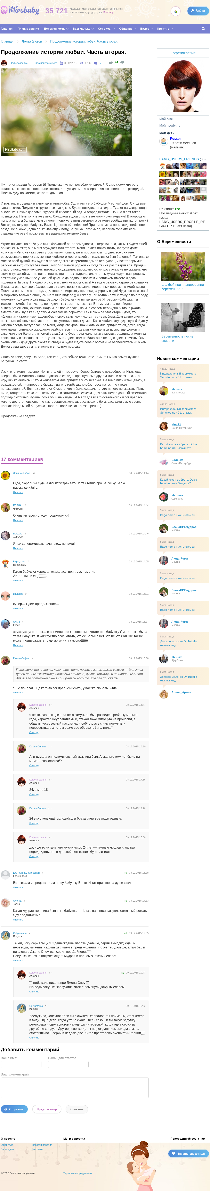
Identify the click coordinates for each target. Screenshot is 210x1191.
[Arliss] (183, 183)
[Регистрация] (175, 11)
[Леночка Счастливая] (162, 191)
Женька (176, 657)
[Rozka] (203, 167)
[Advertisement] (76, 170)
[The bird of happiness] (189, 167)
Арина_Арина (181, 692)
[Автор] (4, 63)
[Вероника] (183, 175)
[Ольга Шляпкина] (183, 167)
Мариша (177, 495)
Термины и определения (77, 1173)
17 (99, 63)
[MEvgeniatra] (176, 167)
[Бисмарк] (196, 183)
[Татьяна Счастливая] (189, 183)
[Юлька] (169, 167)
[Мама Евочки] (162, 198)
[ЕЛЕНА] (169, 175)
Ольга (16, 621)
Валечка (177, 459)
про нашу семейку (46, 63)
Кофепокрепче (19, 63)
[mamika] (203, 175)
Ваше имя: (9, 1058)
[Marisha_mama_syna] (176, 191)
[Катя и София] (196, 175)
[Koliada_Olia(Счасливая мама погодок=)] (176, 183)
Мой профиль (169, 125)
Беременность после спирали (177, 338)
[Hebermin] (196, 198)
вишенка (18, 593)
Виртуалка (19, 561)
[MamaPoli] (183, 198)
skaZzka (17, 533)
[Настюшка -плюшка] (176, 175)
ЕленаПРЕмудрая (183, 526)
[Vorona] (169, 191)
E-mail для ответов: (62, 1058)
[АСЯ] (203, 191)
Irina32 (176, 424)
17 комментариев (22, 459)
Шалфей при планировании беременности (182, 287)
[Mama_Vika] (169, 198)
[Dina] (189, 175)
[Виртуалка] (162, 167)
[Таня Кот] (196, 191)
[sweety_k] (183, 191)
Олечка (17, 900)
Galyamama (20, 933)
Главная (7, 41)
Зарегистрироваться (191, 1153)
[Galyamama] (196, 167)
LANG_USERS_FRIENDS (179, 159)
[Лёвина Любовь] (162, 175)
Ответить (18, 492)
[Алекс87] (169, 183)
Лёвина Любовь (22, 473)
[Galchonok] (203, 183)
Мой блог (166, 119)
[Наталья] (189, 198)
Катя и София (21, 658)
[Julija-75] (162, 183)
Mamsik (176, 389)
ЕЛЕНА (17, 505)
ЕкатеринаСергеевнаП (26, 872)
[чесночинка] (189, 191)
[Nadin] (203, 198)
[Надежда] (176, 198)
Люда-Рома (179, 558)
